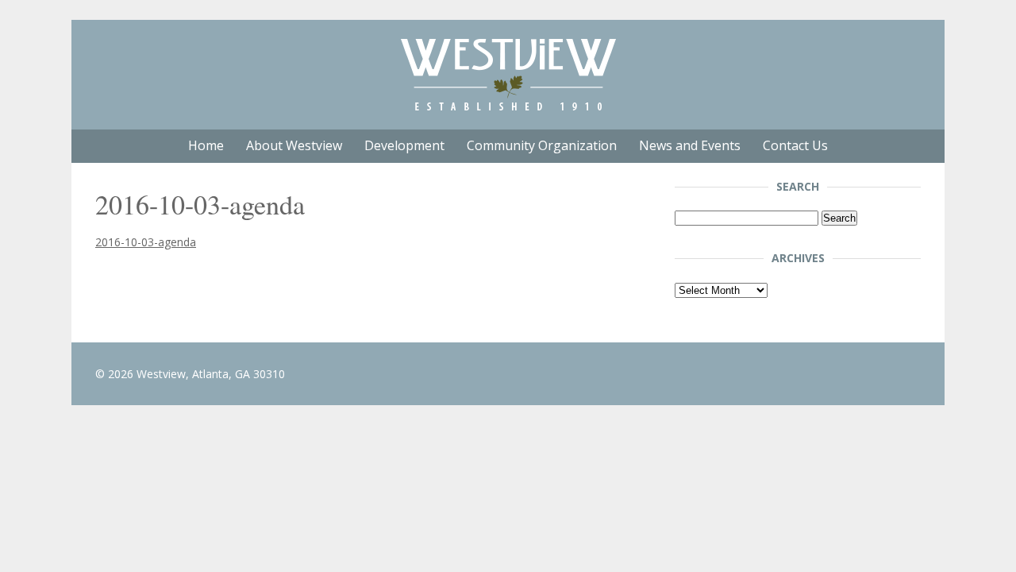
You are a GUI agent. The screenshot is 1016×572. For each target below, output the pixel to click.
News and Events (690, 145)
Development (404, 145)
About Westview (294, 145)
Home (206, 145)
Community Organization (542, 145)
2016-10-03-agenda (145, 241)
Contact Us (795, 145)
